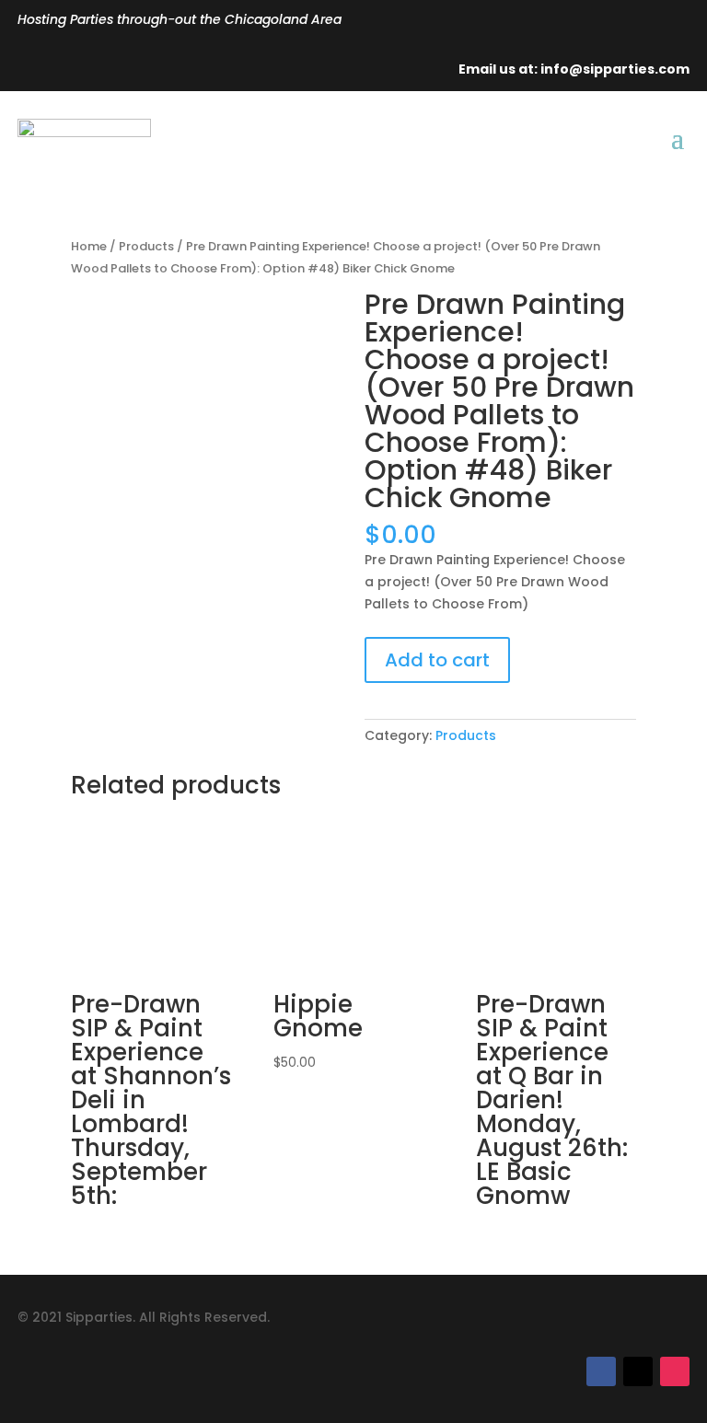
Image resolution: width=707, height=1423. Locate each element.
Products (146, 246)
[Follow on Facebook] (601, 1371)
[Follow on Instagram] (675, 1371)
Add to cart (437, 660)
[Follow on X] (638, 1371)
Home (89, 246)
